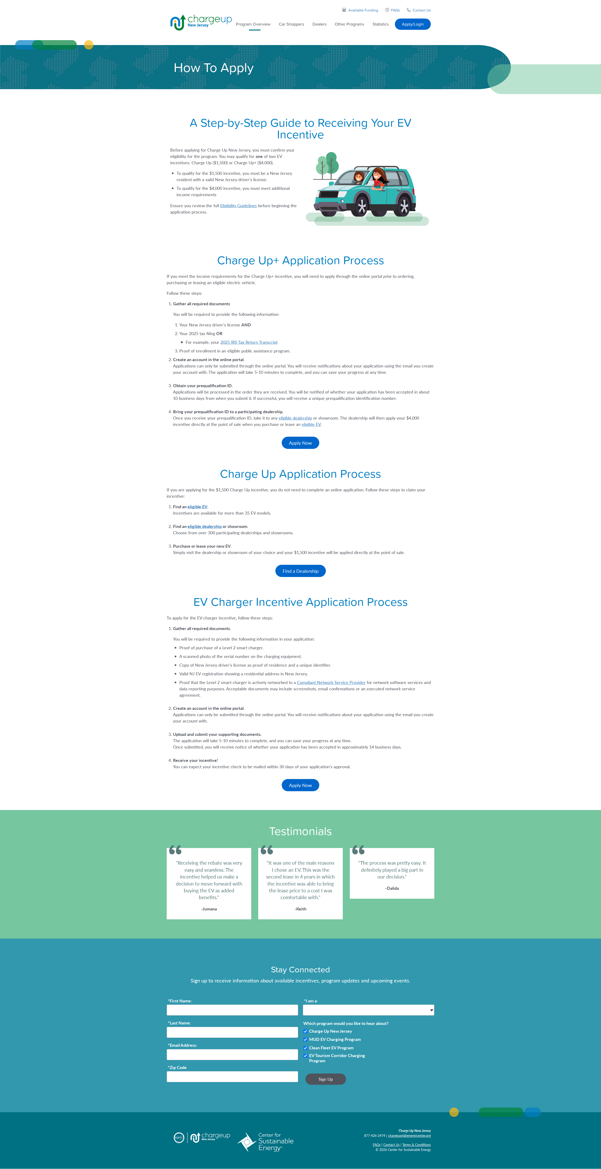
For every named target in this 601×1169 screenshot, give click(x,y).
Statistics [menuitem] (381, 24)
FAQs (395, 10)
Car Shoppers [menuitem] (291, 24)
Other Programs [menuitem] (349, 24)
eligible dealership (295, 418)
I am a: (311, 1001)
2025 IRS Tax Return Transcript (248, 342)
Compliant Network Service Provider (331, 682)
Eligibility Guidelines (238, 205)
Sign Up (326, 1079)
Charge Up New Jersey (330, 1031)
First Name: (180, 1001)
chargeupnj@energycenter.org (409, 1135)
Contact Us (422, 10)
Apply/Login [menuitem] (413, 24)
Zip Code (177, 1067)
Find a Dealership (301, 571)
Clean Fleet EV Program (331, 1048)
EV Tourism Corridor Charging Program (337, 1058)
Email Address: (182, 1045)
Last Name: (179, 1023)
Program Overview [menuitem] (253, 24)
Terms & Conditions (416, 1144)
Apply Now (300, 442)
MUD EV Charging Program (335, 1039)
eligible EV (311, 424)
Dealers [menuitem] (319, 24)
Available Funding (363, 10)
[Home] (201, 22)
